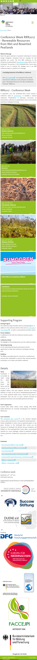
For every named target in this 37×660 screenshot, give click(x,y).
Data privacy (11, 657)
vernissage (31, 328)
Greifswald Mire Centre (11, 419)
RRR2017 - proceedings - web (10, 463)
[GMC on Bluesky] (1, 1)
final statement (9, 77)
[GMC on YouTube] (4, 1)
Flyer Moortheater (7, 451)
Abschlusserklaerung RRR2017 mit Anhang (14, 448)
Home (1, 30)
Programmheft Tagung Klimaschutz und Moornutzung (17, 457)
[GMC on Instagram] (8, 1)
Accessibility (6, 659)
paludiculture (21, 62)
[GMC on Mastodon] (6, 1)
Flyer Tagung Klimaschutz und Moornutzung (14, 454)
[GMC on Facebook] (11, 1)
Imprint (5, 657)
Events (5, 30)
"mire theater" (5, 330)
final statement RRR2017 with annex (12, 445)
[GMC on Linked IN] (13, 1)
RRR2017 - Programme (8, 460)
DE (18, 1)
